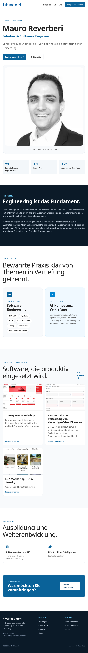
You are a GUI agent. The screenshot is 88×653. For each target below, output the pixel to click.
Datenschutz (80, 646)
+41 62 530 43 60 (71, 625)
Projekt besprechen (75, 5)
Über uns (58, 4)
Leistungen (42, 621)
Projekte (47, 4)
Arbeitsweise (43, 625)
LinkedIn (38, 57)
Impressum (70, 646)
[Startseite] (12, 4)
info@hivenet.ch (71, 621)
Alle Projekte (80, 374)
